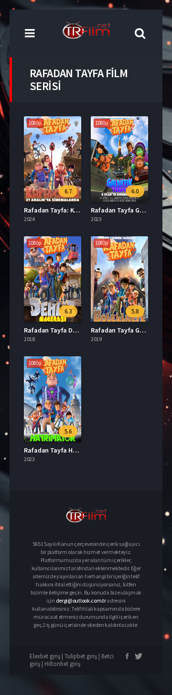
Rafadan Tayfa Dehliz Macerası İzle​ (74, 330)
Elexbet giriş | (47, 656)
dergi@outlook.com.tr (81, 600)
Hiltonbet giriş (62, 664)
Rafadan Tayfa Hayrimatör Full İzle (74, 450)
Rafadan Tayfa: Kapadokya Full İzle (74, 210)
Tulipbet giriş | (82, 656)
